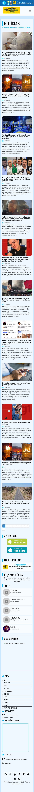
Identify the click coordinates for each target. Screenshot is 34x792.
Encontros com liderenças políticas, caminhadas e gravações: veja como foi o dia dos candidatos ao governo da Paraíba (16, 179)
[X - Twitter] (24, 774)
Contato (6, 705)
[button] (30, 10)
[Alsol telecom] (16, 651)
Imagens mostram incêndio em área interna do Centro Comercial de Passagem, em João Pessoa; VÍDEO (16, 300)
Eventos (6, 694)
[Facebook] (19, 774)
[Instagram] (6, 774)
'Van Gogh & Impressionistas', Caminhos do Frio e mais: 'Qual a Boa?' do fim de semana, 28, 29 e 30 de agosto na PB (16, 136)
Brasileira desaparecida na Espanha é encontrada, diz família (16, 423)
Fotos (5, 697)
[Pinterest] (28, 774)
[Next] (27, 525)
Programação (8, 691)
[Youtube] (15, 774)
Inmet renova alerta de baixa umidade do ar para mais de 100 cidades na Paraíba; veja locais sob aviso (15, 503)
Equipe (6, 702)
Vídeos (6, 700)
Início (5, 680)
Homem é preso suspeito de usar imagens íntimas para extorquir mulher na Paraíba (16, 384)
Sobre (5, 686)
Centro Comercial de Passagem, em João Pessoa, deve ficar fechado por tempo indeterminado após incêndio (16, 95)
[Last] (3, 529)
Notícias (6, 688)
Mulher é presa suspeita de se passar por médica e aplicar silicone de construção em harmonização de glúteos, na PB (16, 342)
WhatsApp (8, 763)
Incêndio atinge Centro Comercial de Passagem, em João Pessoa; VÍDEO (16, 463)
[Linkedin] (15, 779)
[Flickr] (19, 779)
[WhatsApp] (10, 774)
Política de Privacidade (10, 708)
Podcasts (7, 683)
